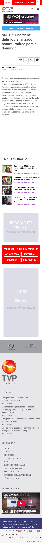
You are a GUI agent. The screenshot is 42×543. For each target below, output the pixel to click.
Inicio (11, 28)
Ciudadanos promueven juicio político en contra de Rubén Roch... (25, 199)
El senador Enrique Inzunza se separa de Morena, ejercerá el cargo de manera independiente (19, 409)
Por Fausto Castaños (10, 68)
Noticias (20, 28)
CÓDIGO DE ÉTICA (11, 478)
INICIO (6, 448)
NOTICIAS (8, 462)
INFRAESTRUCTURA (12, 472)
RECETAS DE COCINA (12, 458)
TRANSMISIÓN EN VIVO (13, 468)
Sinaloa (29, 28)
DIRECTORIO (9, 455)
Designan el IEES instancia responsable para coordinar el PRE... (25, 168)
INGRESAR (19, 2)
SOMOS (7, 452)
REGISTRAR (30, 2)
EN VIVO (8, 2)
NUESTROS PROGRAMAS (14, 465)
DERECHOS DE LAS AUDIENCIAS (17, 475)
